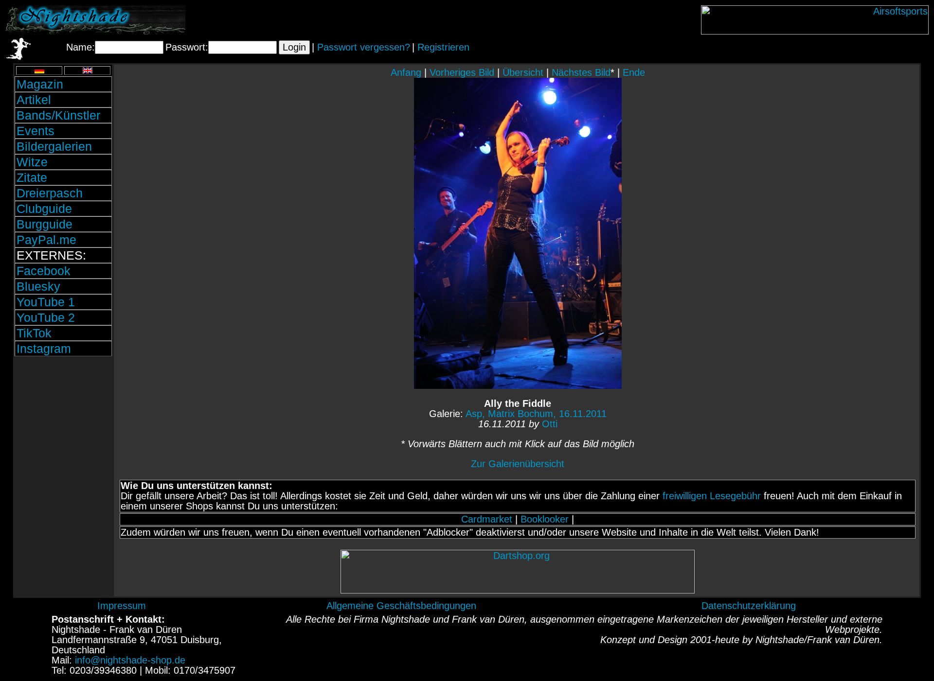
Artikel (34, 99)
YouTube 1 (46, 302)
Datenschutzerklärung (748, 605)
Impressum (121, 605)
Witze (32, 162)
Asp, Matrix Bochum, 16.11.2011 (536, 413)
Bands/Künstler (58, 115)
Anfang (406, 72)
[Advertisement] (63, 424)
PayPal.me (46, 239)
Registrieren (443, 47)
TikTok (34, 333)
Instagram (44, 348)
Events (35, 131)
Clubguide (44, 208)
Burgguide (44, 224)
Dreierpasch (50, 193)
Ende (634, 72)
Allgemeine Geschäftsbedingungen (401, 605)
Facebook (44, 271)
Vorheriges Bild (462, 72)
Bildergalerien (54, 146)
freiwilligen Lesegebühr (712, 495)
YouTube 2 (46, 317)
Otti (549, 424)
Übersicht (523, 72)
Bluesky (38, 286)
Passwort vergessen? (363, 47)
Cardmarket (486, 519)
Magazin (40, 84)
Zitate (32, 177)
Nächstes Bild (581, 72)
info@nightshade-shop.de (130, 660)
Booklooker (545, 519)
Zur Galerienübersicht (517, 463)
